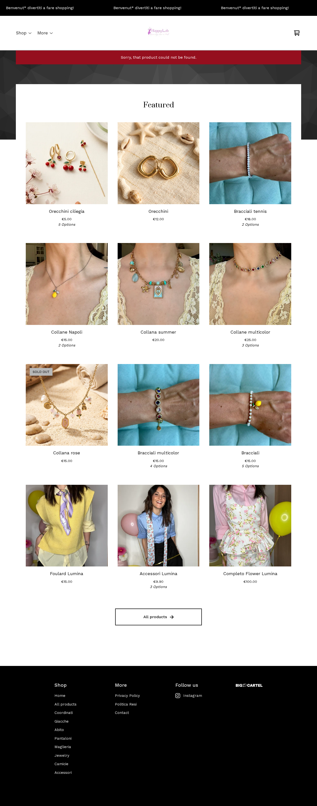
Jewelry (61, 755)
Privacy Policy (127, 695)
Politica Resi (126, 704)
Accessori (63, 772)
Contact (122, 712)
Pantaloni (63, 738)
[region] (158, 8)
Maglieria (62, 747)
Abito (59, 730)
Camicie (61, 764)
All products (155, 616)
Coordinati (63, 712)
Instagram (192, 695)
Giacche (61, 721)
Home (59, 695)
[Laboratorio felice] (158, 33)
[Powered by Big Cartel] (249, 685)
